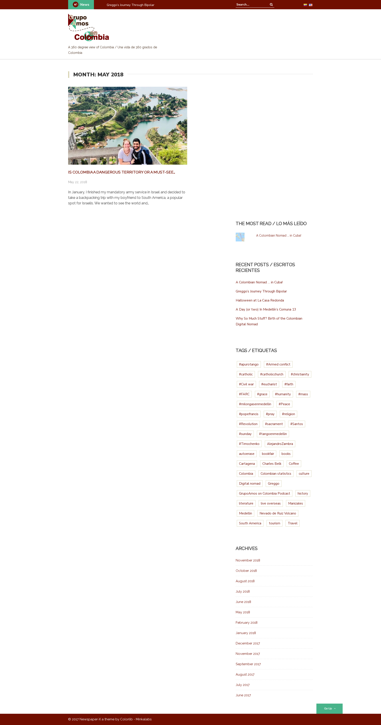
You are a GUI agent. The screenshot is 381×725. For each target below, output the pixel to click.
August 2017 (245, 674)
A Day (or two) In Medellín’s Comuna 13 (266, 309)
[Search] (271, 5)
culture (304, 473)
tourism (274, 523)
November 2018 (248, 560)
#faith (288, 384)
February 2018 (247, 623)
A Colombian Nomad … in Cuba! (278, 235)
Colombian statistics (276, 473)
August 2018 (245, 581)
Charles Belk (271, 463)
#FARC (244, 394)
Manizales (295, 503)
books (286, 454)
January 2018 (246, 633)
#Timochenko (249, 444)
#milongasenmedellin (255, 404)
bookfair (268, 454)
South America (250, 523)
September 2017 (248, 664)
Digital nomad (249, 483)
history (303, 493)
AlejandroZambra (280, 444)
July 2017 (243, 685)
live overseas (271, 503)
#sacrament (274, 424)
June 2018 (243, 602)
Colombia (246, 473)
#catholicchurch (271, 374)
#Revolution (248, 424)
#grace (262, 394)
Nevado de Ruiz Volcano (278, 513)
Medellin (245, 513)
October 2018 (246, 571)
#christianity (300, 374)
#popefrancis (248, 414)
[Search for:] (250, 5)
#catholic (246, 374)
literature (246, 503)
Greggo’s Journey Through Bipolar (261, 291)
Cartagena (247, 463)
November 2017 (248, 654)
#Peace (284, 404)
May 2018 (243, 612)
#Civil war (246, 384)
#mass (303, 394)
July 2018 (243, 591)
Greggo (273, 483)
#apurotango (249, 364)
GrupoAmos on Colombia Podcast (264, 493)
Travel (292, 523)
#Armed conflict (278, 364)
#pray (270, 414)
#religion (288, 414)
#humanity (283, 394)
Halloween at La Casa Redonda (129, 5)
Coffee (294, 463)
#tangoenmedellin (273, 434)
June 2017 (243, 695)
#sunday (245, 434)
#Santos (296, 424)
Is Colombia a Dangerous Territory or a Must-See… (121, 172)
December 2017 (248, 643)
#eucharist (269, 384)
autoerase (246, 454)
